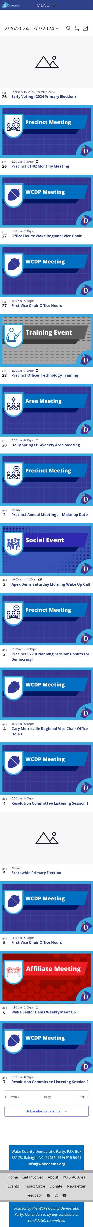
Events (13, 1186)
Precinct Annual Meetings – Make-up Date (50, 514)
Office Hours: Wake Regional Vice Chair (47, 235)
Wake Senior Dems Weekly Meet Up (44, 1012)
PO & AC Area (74, 1177)
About (53, 1177)
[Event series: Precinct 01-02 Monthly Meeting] (37, 161)
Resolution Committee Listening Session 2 (50, 1081)
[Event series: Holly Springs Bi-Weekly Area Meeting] (37, 440)
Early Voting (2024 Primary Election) (44, 96)
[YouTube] (64, 1195)
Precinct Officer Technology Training (45, 375)
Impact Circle (34, 1186)
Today (46, 1097)
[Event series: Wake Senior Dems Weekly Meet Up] (37, 1007)
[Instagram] (56, 1195)
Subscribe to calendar (44, 1111)
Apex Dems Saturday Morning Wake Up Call (51, 584)
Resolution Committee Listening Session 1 (50, 803)
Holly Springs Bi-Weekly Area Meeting (46, 444)
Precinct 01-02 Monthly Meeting (40, 166)
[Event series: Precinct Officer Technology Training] (37, 371)
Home (13, 1177)
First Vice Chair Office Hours (37, 305)
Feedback (34, 1195)
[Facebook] (48, 1195)
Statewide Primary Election (36, 872)
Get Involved (32, 1177)
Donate (56, 1186)
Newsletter (76, 1186)
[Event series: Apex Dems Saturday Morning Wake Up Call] (40, 579)
